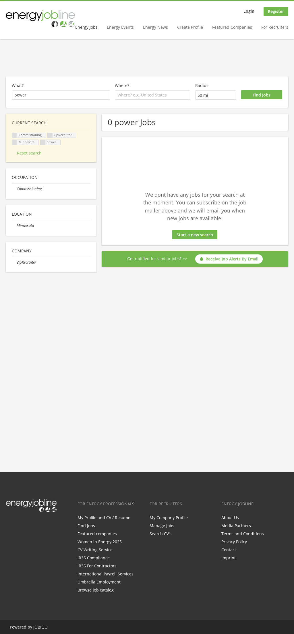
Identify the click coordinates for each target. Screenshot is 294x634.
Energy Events (120, 27)
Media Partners (236, 525)
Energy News (155, 27)
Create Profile (190, 27)
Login (248, 11)
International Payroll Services (106, 574)
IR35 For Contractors (97, 566)
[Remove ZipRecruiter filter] (14, 262)
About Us (230, 517)
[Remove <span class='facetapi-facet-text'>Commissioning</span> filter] (14, 135)
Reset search (29, 153)
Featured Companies (232, 27)
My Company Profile (169, 517)
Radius (201, 85)
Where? (122, 85)
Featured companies (97, 533)
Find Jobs (86, 525)
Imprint (228, 557)
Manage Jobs (162, 525)
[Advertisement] (147, 58)
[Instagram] (38, 524)
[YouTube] (47, 524)
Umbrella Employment (99, 582)
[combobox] (152, 95)
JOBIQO (40, 627)
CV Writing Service (95, 549)
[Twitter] (19, 524)
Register (276, 11)
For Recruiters (274, 27)
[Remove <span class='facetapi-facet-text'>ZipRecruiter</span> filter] (50, 135)
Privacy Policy (234, 541)
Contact (228, 549)
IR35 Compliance (94, 557)
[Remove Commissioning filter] (14, 188)
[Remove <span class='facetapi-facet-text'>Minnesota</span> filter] (14, 142)
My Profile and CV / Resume (104, 517)
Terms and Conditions (242, 533)
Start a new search (195, 234)
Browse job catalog (96, 590)
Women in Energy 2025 (100, 541)
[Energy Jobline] (40, 18)
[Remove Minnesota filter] (14, 225)
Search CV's (161, 533)
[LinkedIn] (29, 524)
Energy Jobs (86, 27)
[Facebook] (10, 524)
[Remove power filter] (42, 142)
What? (18, 85)
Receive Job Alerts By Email (232, 259)
